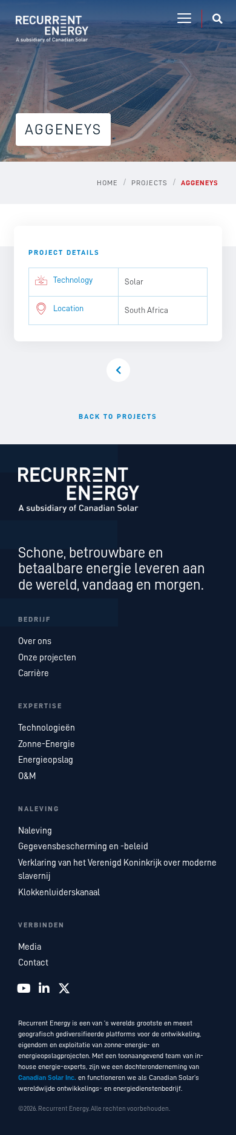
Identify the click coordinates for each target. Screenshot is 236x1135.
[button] (184, 18)
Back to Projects (118, 416)
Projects (149, 182)
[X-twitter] (64, 988)
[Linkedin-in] (44, 988)
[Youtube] (24, 988)
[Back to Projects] (118, 370)
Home (107, 182)
